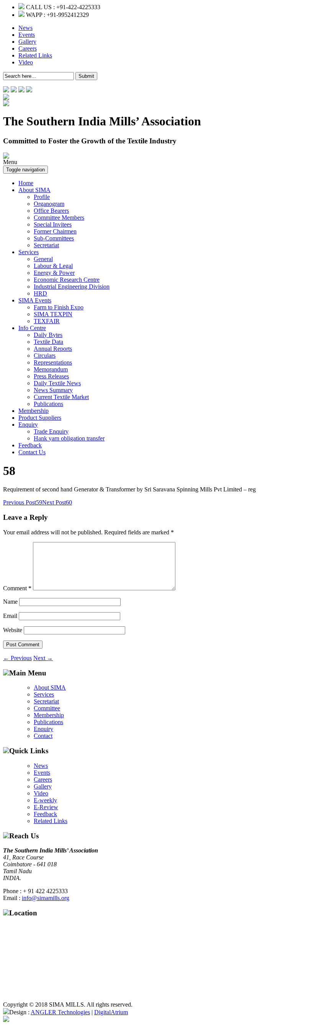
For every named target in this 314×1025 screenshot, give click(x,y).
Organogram (49, 203)
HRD (40, 293)
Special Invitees (53, 224)
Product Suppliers (39, 417)
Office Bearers (51, 210)
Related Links (35, 55)
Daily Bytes (48, 335)
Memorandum (51, 369)
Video (25, 62)
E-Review (46, 807)
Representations (53, 362)
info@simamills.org (45, 898)
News (25, 28)
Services (28, 252)
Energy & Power (54, 272)
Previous (17, 658)
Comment (17, 588)
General (43, 259)
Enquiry (28, 424)
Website (12, 630)
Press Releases (51, 376)
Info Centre (32, 328)
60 (57, 502)
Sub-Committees (54, 238)
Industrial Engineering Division (72, 286)
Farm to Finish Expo (58, 307)
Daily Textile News (57, 383)
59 (22, 502)
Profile (42, 197)
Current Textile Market (61, 397)
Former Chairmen (55, 231)
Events (26, 34)
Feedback (30, 445)
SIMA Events (34, 300)
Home (25, 183)
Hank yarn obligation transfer (69, 438)
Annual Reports (53, 348)
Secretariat (46, 245)
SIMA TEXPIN (53, 314)
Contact (43, 736)
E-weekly (45, 800)
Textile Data (48, 341)
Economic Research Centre (67, 279)
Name (10, 601)
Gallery (27, 41)
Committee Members (59, 217)
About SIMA (34, 190)
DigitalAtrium (111, 1012)
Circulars (45, 355)
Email (10, 616)
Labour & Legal (53, 266)
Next (43, 658)
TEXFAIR (47, 321)
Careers (27, 48)
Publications (48, 404)
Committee (47, 708)
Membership (33, 410)
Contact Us (32, 452)
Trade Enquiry (51, 431)
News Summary (53, 390)
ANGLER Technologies (60, 1012)
